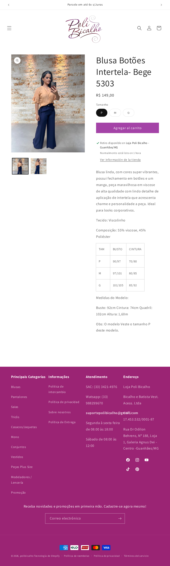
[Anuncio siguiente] (161, 5)
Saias (14, 407)
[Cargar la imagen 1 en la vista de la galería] (20, 166)
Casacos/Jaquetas (24, 427)
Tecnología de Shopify (47, 555)
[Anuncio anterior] (9, 5)
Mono (15, 437)
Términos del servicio (136, 555)
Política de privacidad (63, 402)
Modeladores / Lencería (21, 480)
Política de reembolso (76, 555)
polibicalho (27, 555)
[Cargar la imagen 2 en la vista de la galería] (39, 166)
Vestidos (17, 457)
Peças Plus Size (22, 467)
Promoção (18, 492)
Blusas (16, 387)
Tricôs (15, 417)
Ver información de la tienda (120, 160)
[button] (9, 28)
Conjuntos (18, 447)
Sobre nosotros (59, 412)
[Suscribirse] (120, 518)
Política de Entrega (61, 422)
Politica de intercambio (57, 389)
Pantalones (19, 397)
